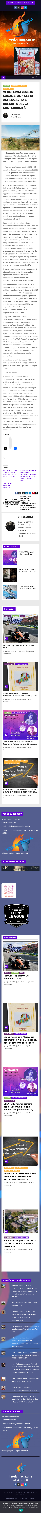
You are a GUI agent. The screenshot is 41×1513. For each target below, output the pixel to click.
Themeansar (20, 1494)
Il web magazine (20, 39)
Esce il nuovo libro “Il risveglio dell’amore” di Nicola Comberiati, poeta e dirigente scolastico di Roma (20, 695)
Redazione (16, 115)
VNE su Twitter (23, 1498)
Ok (21, 1510)
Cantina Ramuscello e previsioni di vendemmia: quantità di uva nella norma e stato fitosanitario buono (28, 475)
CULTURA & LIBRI (9, 664)
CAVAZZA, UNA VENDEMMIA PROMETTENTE (7, 486)
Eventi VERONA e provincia (19, 86)
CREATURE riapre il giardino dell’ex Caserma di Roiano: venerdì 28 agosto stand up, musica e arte (19, 744)
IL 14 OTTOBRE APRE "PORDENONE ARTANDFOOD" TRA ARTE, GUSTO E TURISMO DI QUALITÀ (25, 1355)
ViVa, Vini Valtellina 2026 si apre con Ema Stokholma (27, 589)
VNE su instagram (11, 1498)
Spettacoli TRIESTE (10, 715)
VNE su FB (33, 1498)
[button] (37, 77)
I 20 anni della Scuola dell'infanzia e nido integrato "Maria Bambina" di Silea (25, 1329)
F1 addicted (21, 651)
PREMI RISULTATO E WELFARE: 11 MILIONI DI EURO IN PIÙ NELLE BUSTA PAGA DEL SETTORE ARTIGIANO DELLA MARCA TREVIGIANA (20, 793)
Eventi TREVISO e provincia (12, 763)
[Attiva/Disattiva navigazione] (33, 77)
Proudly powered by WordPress (14, 1492)
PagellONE (15, 616)
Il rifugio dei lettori (21, 664)
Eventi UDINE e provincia (21, 1237)
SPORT (22, 616)
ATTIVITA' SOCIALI (9, 760)
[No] (39, 1507)
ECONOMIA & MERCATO (21, 760)
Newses (32, 1492)
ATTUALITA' (7, 616)
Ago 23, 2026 (10, 651)
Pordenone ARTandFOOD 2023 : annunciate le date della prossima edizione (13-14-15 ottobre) (25, 1399)
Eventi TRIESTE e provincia (20, 712)
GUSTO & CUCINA (8, 88)
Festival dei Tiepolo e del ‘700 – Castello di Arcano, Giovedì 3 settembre (20, 1243)
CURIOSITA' (6, 86)
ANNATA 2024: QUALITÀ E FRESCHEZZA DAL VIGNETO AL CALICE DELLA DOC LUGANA (10, 473)
